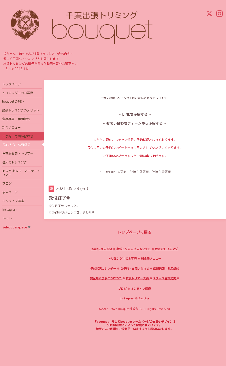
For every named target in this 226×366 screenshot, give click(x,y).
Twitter (143, 298)
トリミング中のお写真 (123, 259)
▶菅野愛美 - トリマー (17, 153)
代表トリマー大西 (138, 278)
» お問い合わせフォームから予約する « (134, 123)
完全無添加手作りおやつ (106, 278)
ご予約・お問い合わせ (135, 268)
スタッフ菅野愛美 (165, 278)
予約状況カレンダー (103, 268)
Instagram (127, 298)
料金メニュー (11, 127)
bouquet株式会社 (129, 309)
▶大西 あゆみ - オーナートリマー (21, 173)
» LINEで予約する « (135, 114)
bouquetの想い (102, 249)
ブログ (123, 289)
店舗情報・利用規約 (166, 268)
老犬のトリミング (166, 249)
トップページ (11, 84)
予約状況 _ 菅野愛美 (16, 145)
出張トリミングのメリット (134, 249)
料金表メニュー (151, 259)
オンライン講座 (141, 289)
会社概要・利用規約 (16, 119)
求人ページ (10, 192)
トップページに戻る (134, 232)
